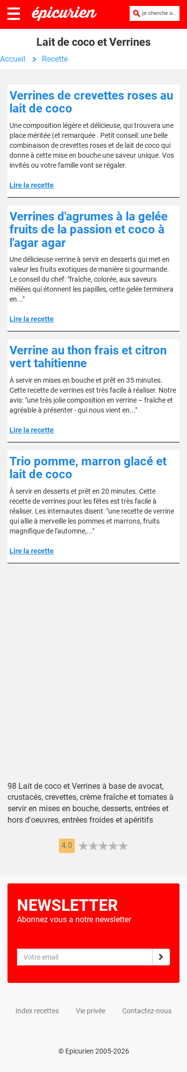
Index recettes (37, 1011)
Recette (55, 59)
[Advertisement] (93, 679)
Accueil (12, 59)
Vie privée (90, 1011)
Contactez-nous (147, 1011)
